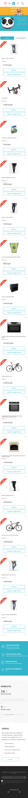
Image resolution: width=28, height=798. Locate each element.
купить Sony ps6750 (9, 714)
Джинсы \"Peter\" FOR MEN (7, 58)
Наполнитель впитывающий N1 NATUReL (11, 257)
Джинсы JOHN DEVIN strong (8, 495)
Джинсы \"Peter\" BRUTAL (7, 217)
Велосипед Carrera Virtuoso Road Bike (10, 535)
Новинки (7, 38)
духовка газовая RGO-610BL (8, 296)
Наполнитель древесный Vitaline (9, 137)
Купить (14, 70)
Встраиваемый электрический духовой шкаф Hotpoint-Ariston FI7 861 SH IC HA (12, 416)
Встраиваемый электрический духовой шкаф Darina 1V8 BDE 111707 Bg (13, 456)
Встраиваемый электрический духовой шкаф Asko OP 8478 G (14, 337)
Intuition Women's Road (7, 376)
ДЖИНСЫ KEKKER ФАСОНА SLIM (8, 177)
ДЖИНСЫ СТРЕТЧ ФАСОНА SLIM (8, 574)
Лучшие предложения (20, 38)
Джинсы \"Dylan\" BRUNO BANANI (9, 614)
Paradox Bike (4, 98)
